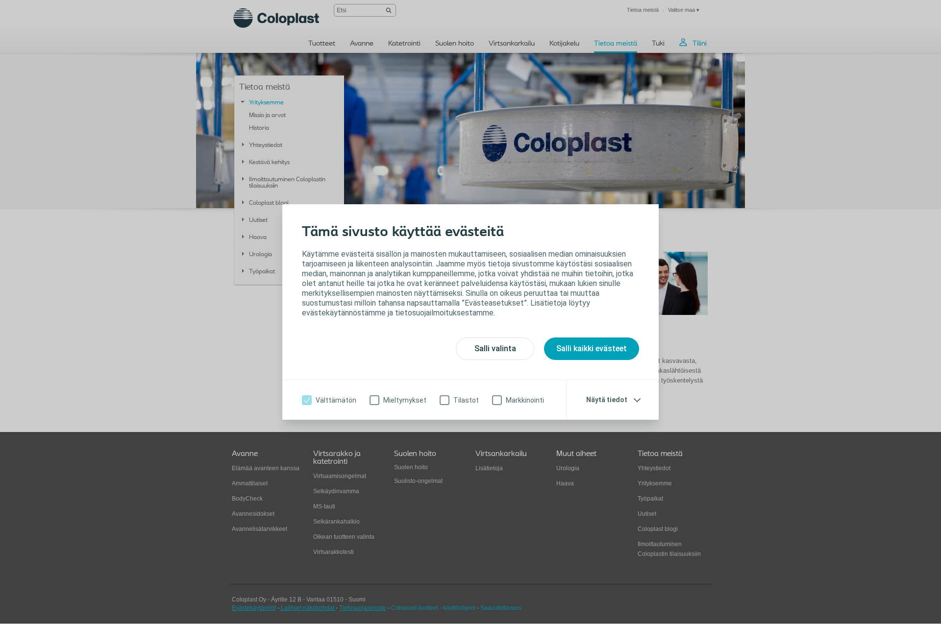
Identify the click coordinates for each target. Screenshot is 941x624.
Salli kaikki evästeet (591, 348)
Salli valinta (495, 348)
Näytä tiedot (606, 400)
